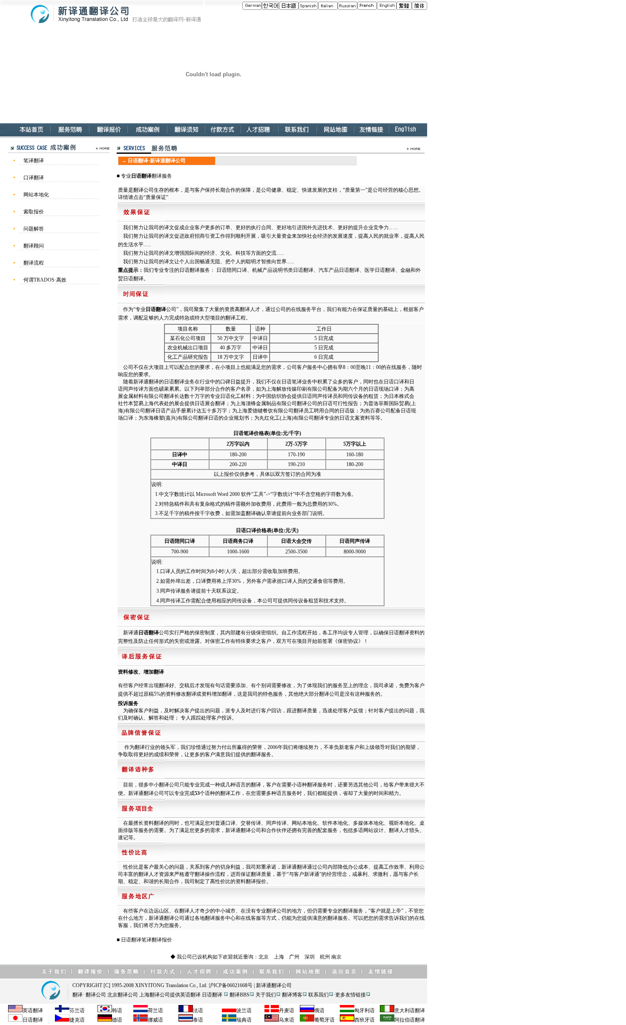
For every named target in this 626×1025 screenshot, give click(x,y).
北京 (263, 957)
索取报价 (33, 212)
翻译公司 (281, 985)
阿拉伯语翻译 (409, 1020)
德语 (117, 1020)
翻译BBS (240, 995)
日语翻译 (141, 176)
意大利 (402, 1010)
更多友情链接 (350, 995)
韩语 (117, 1010)
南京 (336, 957)
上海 (279, 957)
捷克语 (77, 1020)
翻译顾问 (33, 246)
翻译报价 (162, 940)
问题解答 (33, 229)
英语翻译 (190, 995)
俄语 (319, 1010)
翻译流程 (33, 263)
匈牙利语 (364, 1010)
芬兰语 (77, 1010)
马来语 (286, 1020)
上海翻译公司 (154, 995)
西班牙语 (364, 1020)
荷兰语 (155, 1010)
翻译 (77, 995)
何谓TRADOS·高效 (44, 280)
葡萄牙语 (324, 1020)
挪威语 (155, 1020)
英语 (28, 1010)
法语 (198, 1010)
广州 (294, 957)
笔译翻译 (33, 161)
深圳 (309, 957)
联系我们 (318, 995)
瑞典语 (244, 1020)
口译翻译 (33, 178)
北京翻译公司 (122, 995)
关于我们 (266, 995)
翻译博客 (292, 995)
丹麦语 (286, 1010)
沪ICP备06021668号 (231, 985)
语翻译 (417, 1010)
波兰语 (244, 1010)
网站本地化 (36, 195)
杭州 (325, 957)
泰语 (198, 1020)
